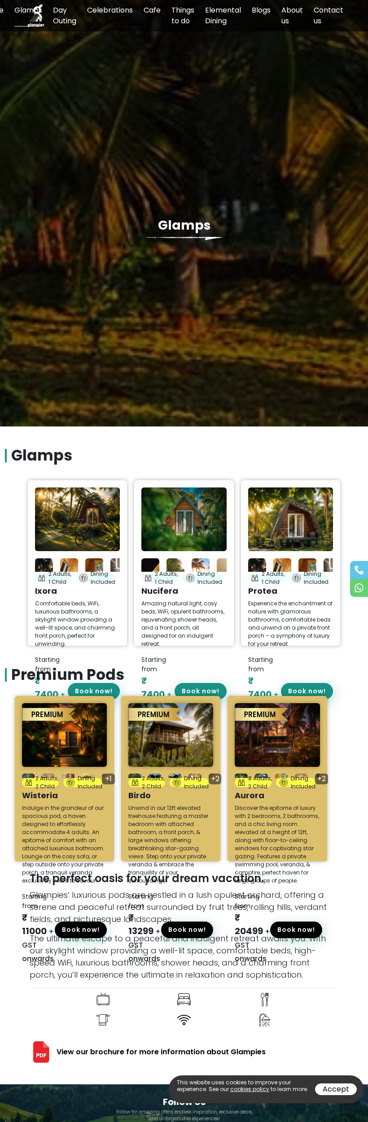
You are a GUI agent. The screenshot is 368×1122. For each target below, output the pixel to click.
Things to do (182, 15)
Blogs (261, 10)
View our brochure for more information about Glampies (161, 1052)
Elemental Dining (223, 15)
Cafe (152, 10)
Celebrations (110, 10)
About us (292, 15)
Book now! (81, 929)
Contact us (328, 15)
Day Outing (64, 15)
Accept (336, 1089)
